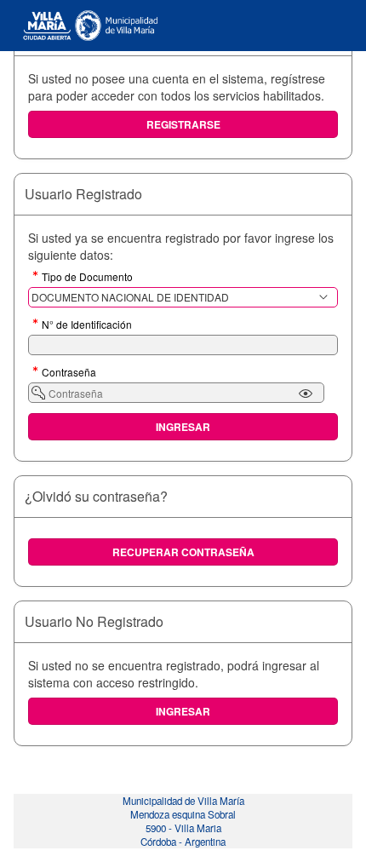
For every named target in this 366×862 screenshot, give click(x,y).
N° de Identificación (87, 325)
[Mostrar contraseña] (305, 393)
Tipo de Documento (87, 277)
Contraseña (69, 373)
